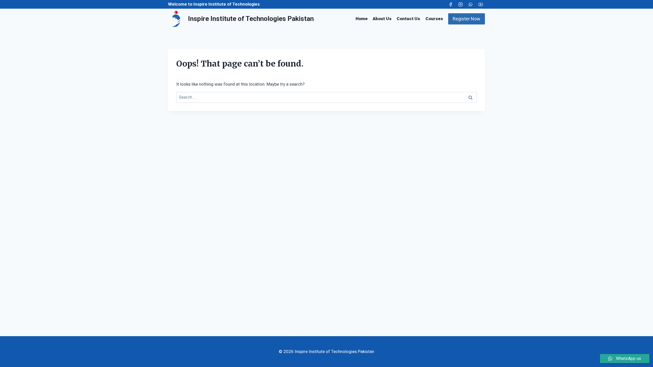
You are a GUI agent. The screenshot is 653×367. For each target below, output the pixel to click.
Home (362, 18)
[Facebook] (450, 4)
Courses (434, 18)
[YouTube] (480, 4)
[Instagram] (460, 4)
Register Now (466, 18)
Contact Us (408, 18)
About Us (382, 18)
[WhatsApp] (470, 4)
